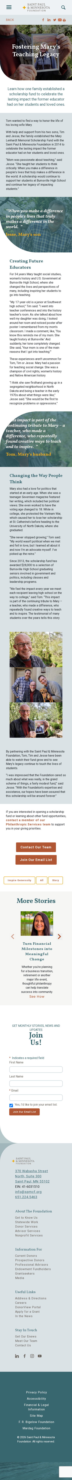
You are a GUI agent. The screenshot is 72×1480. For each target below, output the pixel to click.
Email (14, 1090)
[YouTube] (40, 1356)
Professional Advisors (31, 1264)
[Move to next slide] (59, 936)
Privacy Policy (36, 1392)
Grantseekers (25, 1273)
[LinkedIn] (17, 1356)
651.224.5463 (26, 1197)
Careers (21, 1303)
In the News (24, 1316)
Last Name (16, 1076)
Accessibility (36, 1398)
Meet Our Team (26, 1341)
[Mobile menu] (9, 7)
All (41, 880)
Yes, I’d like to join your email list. (36, 1104)
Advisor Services (27, 1231)
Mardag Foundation (36, 1428)
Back (10, 20)
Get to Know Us (26, 1217)
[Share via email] (60, 21)
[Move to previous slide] (13, 936)
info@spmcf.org (28, 1192)
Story (55, 880)
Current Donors (26, 1256)
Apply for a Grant (27, 1311)
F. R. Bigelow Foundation (36, 1422)
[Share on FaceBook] (43, 19)
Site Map (36, 1415)
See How (36, 996)
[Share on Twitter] (54, 19)
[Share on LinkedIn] (49, 19)
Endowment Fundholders (33, 1269)
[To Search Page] (63, 7)
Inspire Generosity (19, 880)
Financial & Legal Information (36, 1407)
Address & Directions (31, 1298)
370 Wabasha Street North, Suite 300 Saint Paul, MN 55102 (32, 1176)
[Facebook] (25, 1356)
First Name (16, 1062)
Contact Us (23, 1345)
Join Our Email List (36, 860)
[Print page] (64, 21)
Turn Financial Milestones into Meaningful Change (37, 951)
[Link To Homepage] (36, 7)
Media (19, 1278)
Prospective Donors (29, 1260)
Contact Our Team (36, 847)
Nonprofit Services (29, 1235)
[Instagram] (32, 1356)
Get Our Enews (26, 1336)
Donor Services (26, 1226)
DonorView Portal (28, 1307)
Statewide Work (26, 1222)
